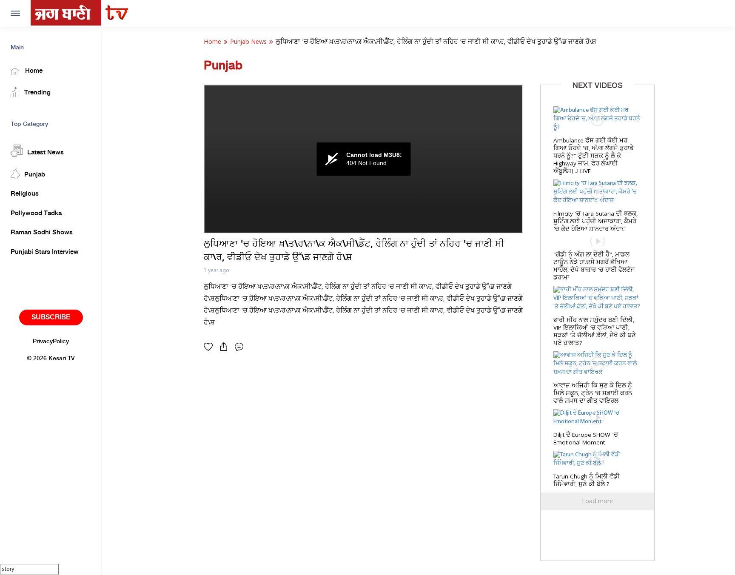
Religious (25, 194)
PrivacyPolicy (51, 341)
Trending (37, 92)
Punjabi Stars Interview (45, 252)
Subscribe (50, 317)
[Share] (225, 347)
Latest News (45, 152)
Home (33, 71)
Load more (597, 501)
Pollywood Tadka (36, 213)
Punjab (34, 174)
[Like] (210, 347)
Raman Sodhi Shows (42, 232)
